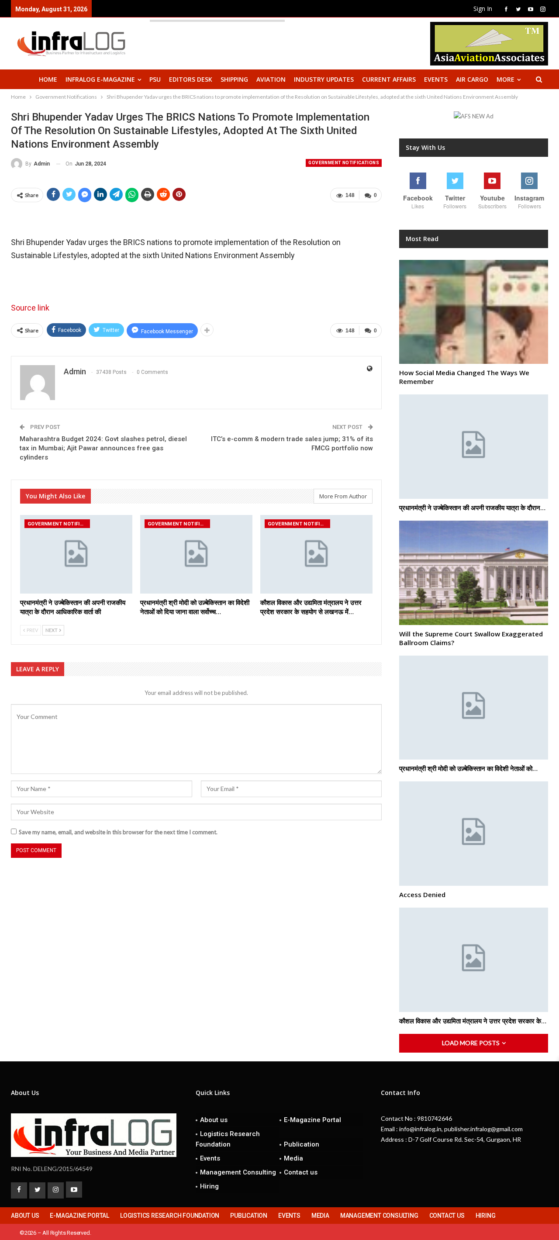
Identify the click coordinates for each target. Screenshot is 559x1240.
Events (436, 79)
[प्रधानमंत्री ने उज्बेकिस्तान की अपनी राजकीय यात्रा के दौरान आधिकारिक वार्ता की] (76, 554)
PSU (155, 79)
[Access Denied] (473, 833)
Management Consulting (238, 1172)
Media (293, 1158)
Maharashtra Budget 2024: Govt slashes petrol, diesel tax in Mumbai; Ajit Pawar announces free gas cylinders (103, 448)
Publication (301, 1144)
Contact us (300, 1172)
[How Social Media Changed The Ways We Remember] (473, 312)
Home (48, 79)
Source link (30, 307)
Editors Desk (190, 79)
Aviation (271, 79)
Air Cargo (472, 79)
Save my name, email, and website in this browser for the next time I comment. (118, 832)
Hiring (209, 1186)
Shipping (234, 79)
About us (214, 1120)
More (505, 79)
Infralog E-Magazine (100, 79)
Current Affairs (389, 79)
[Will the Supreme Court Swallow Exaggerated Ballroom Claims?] (473, 573)
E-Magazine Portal (312, 1120)
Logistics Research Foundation (228, 1139)
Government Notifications (343, 162)
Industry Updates (324, 79)
